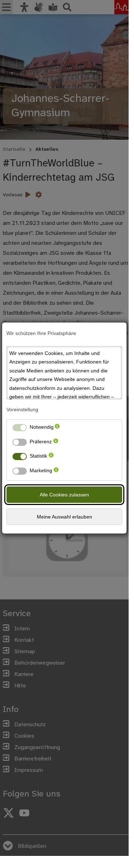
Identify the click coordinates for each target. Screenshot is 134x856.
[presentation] (57, 428)
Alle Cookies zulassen (64, 494)
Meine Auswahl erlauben (64, 517)
